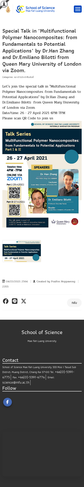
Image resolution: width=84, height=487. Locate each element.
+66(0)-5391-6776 (31, 377)
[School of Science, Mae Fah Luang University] (32, 9)
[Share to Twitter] (24, 301)
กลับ (74, 302)
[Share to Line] (15, 301)
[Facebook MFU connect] (7, 402)
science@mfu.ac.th (15, 382)
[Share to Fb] (6, 301)
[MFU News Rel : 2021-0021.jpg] (22, 251)
